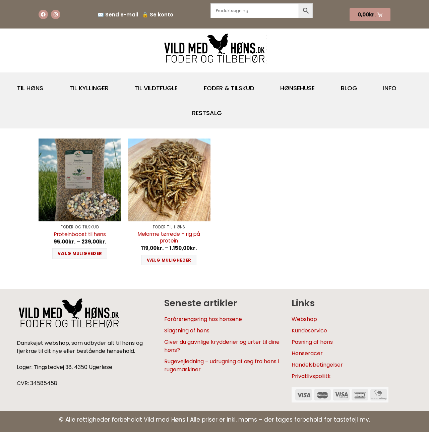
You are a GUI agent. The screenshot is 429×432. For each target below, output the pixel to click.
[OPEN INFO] (402, 85)
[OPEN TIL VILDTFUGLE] (183, 85)
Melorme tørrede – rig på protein (169, 237)
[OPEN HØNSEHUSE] (320, 85)
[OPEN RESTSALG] (228, 110)
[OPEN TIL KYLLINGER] (114, 85)
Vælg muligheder (80, 253)
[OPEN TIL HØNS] (49, 85)
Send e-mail (121, 14)
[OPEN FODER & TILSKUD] (260, 85)
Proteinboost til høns (80, 234)
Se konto (161, 14)
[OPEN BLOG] (363, 85)
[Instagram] (55, 14)
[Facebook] (43, 14)
